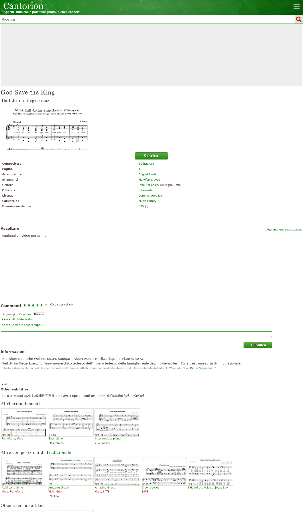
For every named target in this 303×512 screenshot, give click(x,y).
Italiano (39, 314)
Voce (157, 179)
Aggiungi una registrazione (284, 229)
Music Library (147, 201)
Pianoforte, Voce (12, 438)
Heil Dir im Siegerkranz (199, 368)
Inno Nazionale (148, 185)
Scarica (151, 156)
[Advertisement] (151, 55)
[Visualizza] (151, 128)
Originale (25, 314)
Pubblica (258, 345)
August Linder (148, 174)
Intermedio (146, 190)
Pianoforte (145, 179)
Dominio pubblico (150, 195)
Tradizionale (146, 163)
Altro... (8, 384)
